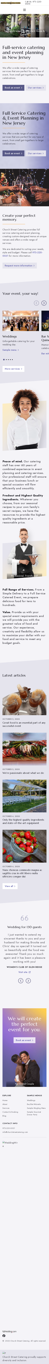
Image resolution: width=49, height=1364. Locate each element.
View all (9, 886)
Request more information (18, 265)
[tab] (4, 359)
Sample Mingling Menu (36, 1108)
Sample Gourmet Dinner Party (34, 1113)
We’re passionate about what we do (23, 773)
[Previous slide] (36, 303)
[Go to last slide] (20, 980)
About (5, 1104)
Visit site (23, 972)
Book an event (12, 87)
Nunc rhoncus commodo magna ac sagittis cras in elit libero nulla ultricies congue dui (22, 873)
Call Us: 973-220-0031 (33, 2)
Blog (4, 1116)
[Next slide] (43, 303)
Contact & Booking (10, 1112)
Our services (34, 87)
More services (12, 368)
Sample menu (10, 350)
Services (6, 1108)
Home (5, 1100)
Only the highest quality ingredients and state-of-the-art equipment (23, 821)
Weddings (31, 1100)
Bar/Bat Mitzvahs (34, 1104)
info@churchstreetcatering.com (15, 1132)
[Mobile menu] (24, 10)
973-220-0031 (9, 1128)
